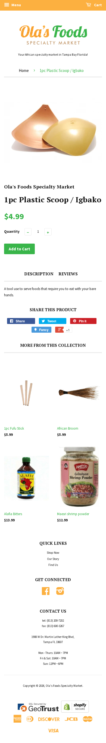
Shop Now (53, 553)
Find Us (53, 565)
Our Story (53, 559)
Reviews (68, 273)
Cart (97, 4)
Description (39, 273)
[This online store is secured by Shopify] (75, 711)
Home (24, 70)
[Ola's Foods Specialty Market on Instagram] (60, 593)
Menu (16, 4)
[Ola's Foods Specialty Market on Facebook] (46, 593)
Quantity (12, 231)
